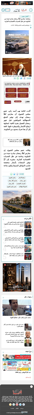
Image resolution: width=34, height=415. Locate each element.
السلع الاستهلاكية (23, 186)
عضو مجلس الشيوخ (11, 186)
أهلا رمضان (11, 183)
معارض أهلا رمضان (12, 180)
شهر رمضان (23, 180)
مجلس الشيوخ (12, 177)
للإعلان (17, 408)
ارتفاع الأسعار (22, 177)
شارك (28, 78)
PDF (6, 9)
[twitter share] (21, 78)
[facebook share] (24, 78)
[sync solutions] (24, 412)
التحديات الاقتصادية (21, 183)
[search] (3, 10)
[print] (14, 78)
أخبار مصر (25, 16)
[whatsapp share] (18, 78)
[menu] (30, 10)
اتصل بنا (12, 408)
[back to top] (31, 386)
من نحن (21, 408)
